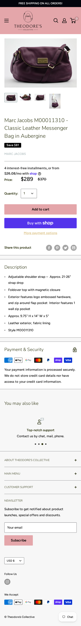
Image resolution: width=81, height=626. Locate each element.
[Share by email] (74, 248)
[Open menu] (6, 20)
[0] (73, 20)
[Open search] (56, 20)
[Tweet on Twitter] (65, 248)
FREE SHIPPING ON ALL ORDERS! (40, 3)
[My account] (64, 20)
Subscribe (18, 540)
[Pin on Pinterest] (57, 248)
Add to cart (40, 209)
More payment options (40, 233)
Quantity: (11, 193)
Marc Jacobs (15, 154)
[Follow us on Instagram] (7, 582)
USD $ (10, 560)
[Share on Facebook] (49, 248)
